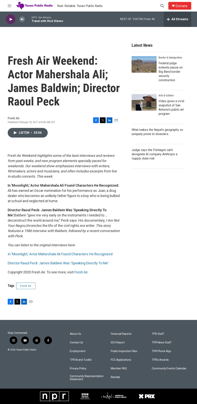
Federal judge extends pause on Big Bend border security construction (171, 71)
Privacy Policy (78, 368)
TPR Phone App (161, 351)
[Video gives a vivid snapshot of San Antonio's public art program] (144, 102)
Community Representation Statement (87, 378)
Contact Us (76, 342)
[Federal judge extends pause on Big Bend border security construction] (144, 64)
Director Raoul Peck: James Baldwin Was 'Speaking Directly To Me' (58, 263)
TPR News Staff (161, 342)
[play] (11, 19)
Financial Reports (121, 333)
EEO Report (118, 342)
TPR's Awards (160, 359)
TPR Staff (158, 333)
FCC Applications (121, 359)
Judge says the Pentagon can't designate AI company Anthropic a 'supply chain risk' (154, 154)
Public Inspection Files (124, 351)
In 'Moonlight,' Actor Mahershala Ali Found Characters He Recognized (60, 254)
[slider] (28, 19)
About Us (75, 333)
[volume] (22, 19)
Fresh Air (81, 272)
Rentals (115, 377)
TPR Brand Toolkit (81, 359)
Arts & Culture (166, 95)
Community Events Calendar (169, 368)
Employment (77, 351)
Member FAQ (119, 368)
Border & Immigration (170, 57)
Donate (181, 6)
